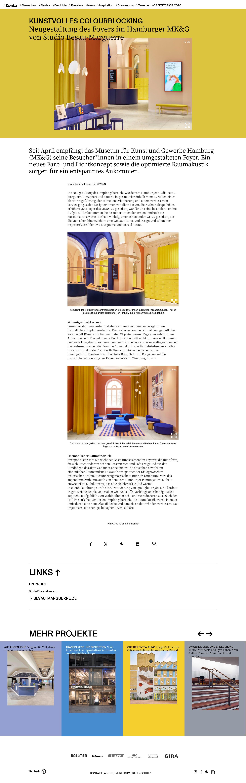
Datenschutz (141, 773)
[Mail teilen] (154, 544)
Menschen (29, 5)
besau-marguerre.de (55, 598)
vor (209, 633)
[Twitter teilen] (105, 544)
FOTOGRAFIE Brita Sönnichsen (123, 523)
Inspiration (106, 5)
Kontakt (96, 773)
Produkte (60, 5)
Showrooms (126, 5)
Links (41, 572)
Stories (45, 5)
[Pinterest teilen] (121, 544)
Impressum (122, 773)
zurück (200, 633)
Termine (143, 5)
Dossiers (77, 5)
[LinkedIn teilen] (137, 544)
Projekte (11, 5)
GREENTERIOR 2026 (167, 5)
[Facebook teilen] (90, 544)
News (91, 5)
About (108, 773)
